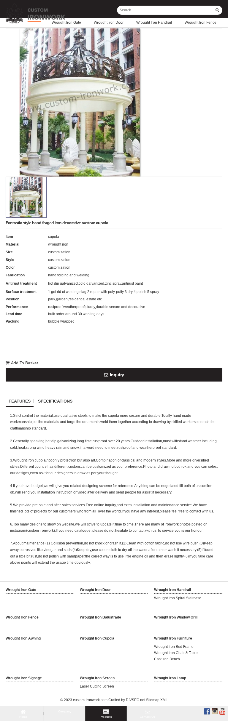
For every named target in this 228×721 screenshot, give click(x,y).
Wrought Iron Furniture (173, 638)
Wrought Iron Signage (24, 678)
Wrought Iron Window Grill (175, 617)
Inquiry (117, 374)
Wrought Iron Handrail (154, 22)
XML (164, 700)
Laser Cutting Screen (97, 686)
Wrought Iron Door (109, 22)
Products (106, 716)
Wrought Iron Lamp (170, 678)
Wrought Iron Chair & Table (176, 653)
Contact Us (147, 716)
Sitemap (152, 700)
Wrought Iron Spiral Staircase (177, 598)
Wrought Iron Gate (66, 22)
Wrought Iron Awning (23, 638)
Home (23, 716)
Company (64, 711)
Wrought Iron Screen (97, 678)
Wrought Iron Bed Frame (174, 647)
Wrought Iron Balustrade (100, 617)
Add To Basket (24, 362)
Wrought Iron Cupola (97, 638)
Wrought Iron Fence (200, 22)
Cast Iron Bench (167, 659)
